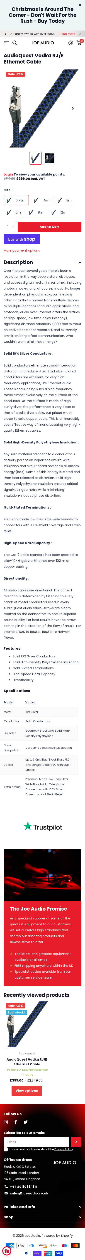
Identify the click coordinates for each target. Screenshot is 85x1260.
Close (80, 5)
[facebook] (16, 1122)
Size (7, 190)
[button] (5, 33)
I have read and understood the (41, 1149)
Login (8, 174)
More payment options (22, 250)
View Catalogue (6, 43)
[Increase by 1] (14, 223)
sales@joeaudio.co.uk (29, 1193)
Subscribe (76, 1142)
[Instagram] (6, 1122)
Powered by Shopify (57, 1235)
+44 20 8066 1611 (23, 1186)
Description (18, 262)
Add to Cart (50, 226)
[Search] (14, 43)
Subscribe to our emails (24, 1132)
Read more (67, 34)
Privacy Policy (63, 1149)
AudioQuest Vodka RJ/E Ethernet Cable (27, 1062)
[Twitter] (26, 1122)
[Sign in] (70, 42)
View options (27, 1090)
